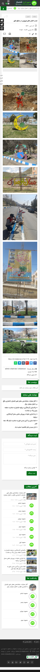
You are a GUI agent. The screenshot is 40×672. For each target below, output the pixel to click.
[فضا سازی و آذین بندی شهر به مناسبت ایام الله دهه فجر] (20, 569)
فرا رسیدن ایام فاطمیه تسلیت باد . (25, 427)
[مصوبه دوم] (20, 537)
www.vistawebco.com (8, 654)
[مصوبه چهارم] (20, 521)
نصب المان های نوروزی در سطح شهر (25, 21)
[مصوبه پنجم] (20, 513)
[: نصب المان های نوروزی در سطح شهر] (4, 33)
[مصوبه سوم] (20, 529)
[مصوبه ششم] (20, 505)
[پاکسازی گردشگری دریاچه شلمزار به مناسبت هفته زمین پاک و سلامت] (20, 553)
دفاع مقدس (28, 642)
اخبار (28, 16)
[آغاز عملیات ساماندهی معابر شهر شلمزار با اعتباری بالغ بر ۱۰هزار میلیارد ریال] (20, 496)
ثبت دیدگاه (31, 473)
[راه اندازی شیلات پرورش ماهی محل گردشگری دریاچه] (20, 561)
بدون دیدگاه (31, 375)
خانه (34, 16)
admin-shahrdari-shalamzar (15, 369)
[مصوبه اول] (20, 545)
